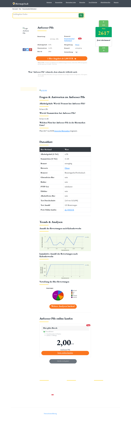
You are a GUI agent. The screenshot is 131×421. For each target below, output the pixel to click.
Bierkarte (49, 2)
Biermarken (70, 389)
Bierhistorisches (70, 398)
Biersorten (82, 2)
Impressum (42, 386)
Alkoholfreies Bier (105, 2)
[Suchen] (81, 15)
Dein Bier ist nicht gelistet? (63, 361)
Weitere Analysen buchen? (63, 306)
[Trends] (76, 52)
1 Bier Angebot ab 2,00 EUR (60, 58)
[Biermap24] (20, 3)
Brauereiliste (58, 2)
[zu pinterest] (30, 49)
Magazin (116, 2)
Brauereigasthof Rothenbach (29, 9)
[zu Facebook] (24, 49)
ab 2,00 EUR (69, 210)
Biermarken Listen (71, 2)
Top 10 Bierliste (93, 2)
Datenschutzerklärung (45, 389)
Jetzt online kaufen (65, 352)
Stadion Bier (70, 392)
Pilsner (77, 45)
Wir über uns (43, 392)
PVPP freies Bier (70, 395)
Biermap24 (15, 9)
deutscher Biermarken (62, 131)
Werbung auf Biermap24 (45, 395)
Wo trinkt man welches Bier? (73, 400)
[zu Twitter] (27, 49)
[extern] (99, 384)
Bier (20, 9)
